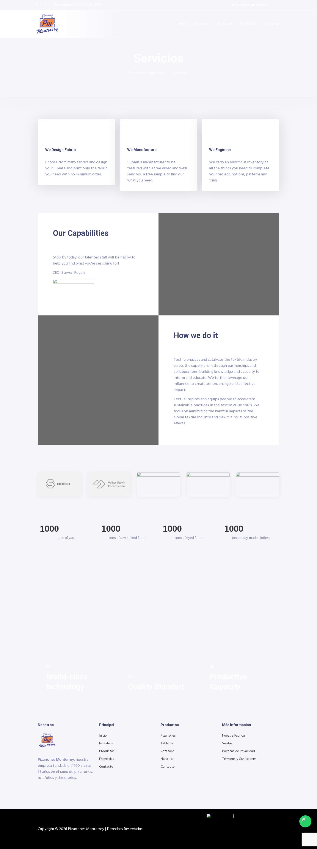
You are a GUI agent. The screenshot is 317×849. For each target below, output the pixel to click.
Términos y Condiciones (239, 759)
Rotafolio (167, 751)
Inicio (183, 24)
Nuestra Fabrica (233, 736)
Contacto (271, 24)
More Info (54, 691)
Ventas (227, 743)
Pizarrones (168, 736)
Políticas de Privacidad (238, 751)
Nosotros (202, 24)
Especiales (248, 24)
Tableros (167, 743)
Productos (225, 24)
